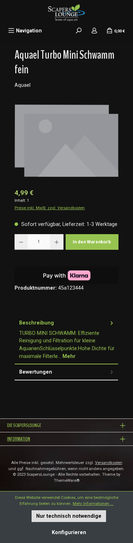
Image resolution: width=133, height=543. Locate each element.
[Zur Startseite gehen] (66, 12)
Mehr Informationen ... (93, 503)
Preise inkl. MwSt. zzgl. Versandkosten (50, 208)
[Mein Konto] (94, 31)
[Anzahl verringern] (21, 242)
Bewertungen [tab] (35, 372)
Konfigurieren (69, 532)
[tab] (66, 340)
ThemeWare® (66, 480)
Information (18, 439)
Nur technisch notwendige (68, 516)
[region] (66, 143)
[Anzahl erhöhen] (56, 242)
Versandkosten (108, 462)
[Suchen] (79, 31)
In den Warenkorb (92, 241)
